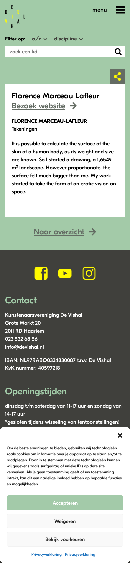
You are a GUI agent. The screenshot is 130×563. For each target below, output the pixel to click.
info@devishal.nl (24, 347)
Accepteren (65, 503)
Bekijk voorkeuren (65, 539)
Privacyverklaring (46, 554)
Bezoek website (38, 105)
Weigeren (65, 521)
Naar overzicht (59, 231)
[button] (120, 435)
